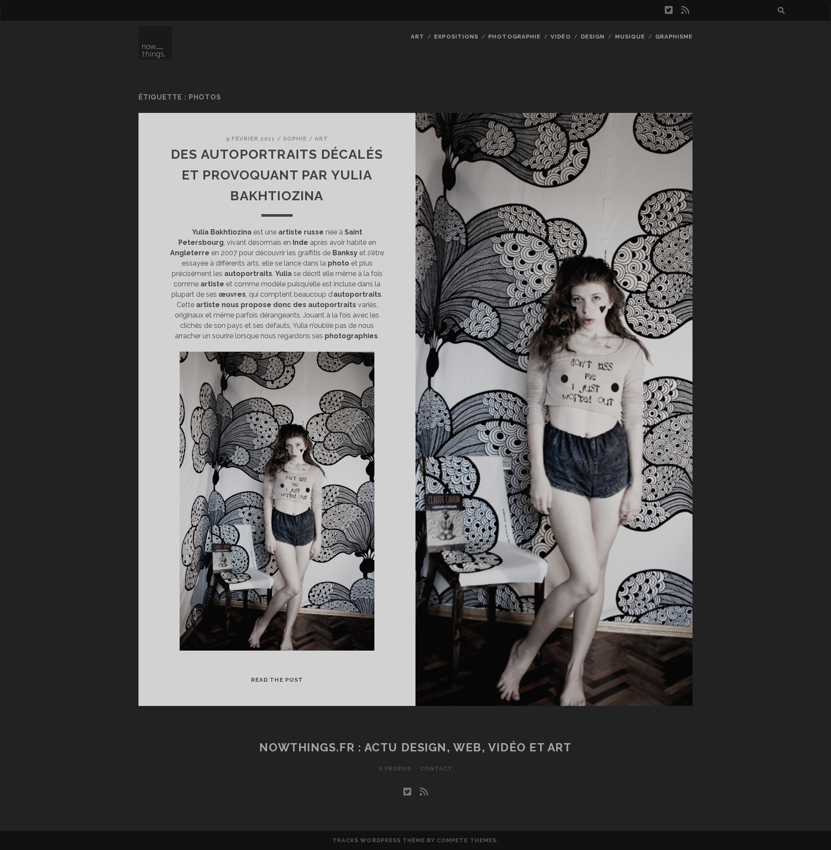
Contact (436, 768)
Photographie (514, 36)
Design (593, 36)
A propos (395, 768)
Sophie (295, 138)
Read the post (277, 680)
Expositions (456, 36)
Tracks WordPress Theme (378, 840)
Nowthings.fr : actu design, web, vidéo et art (415, 747)
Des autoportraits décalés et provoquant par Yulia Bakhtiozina (277, 175)
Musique (630, 36)
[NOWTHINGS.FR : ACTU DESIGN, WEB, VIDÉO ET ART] (155, 55)
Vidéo (560, 36)
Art (417, 36)
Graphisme (673, 36)
